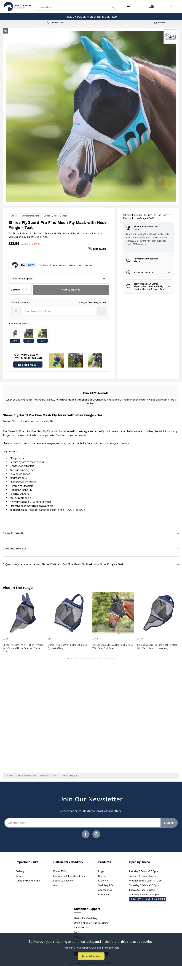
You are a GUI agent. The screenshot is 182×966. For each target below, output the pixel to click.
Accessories (105, 889)
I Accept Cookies (91, 956)
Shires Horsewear (30, 216)
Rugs (101, 871)
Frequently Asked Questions (69, 876)
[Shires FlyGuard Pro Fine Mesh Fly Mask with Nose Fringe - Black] (42, 333)
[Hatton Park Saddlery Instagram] (96, 834)
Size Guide (99, 248)
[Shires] (170, 36)
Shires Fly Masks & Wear (55, 216)
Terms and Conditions (28, 880)
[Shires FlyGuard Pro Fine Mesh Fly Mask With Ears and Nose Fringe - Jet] (28, 333)
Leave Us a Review (63, 880)
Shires (13, 216)
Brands (102, 876)
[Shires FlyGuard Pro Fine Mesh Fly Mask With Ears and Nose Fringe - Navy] (14, 333)
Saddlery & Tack (107, 885)
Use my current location (16, 311)
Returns (20, 876)
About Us (58, 885)
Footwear (103, 894)
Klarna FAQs (59, 871)
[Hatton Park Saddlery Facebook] (86, 834)
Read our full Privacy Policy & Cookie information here (91, 948)
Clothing (103, 880)
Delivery (20, 871)
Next (176, 628)
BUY (15, 341)
